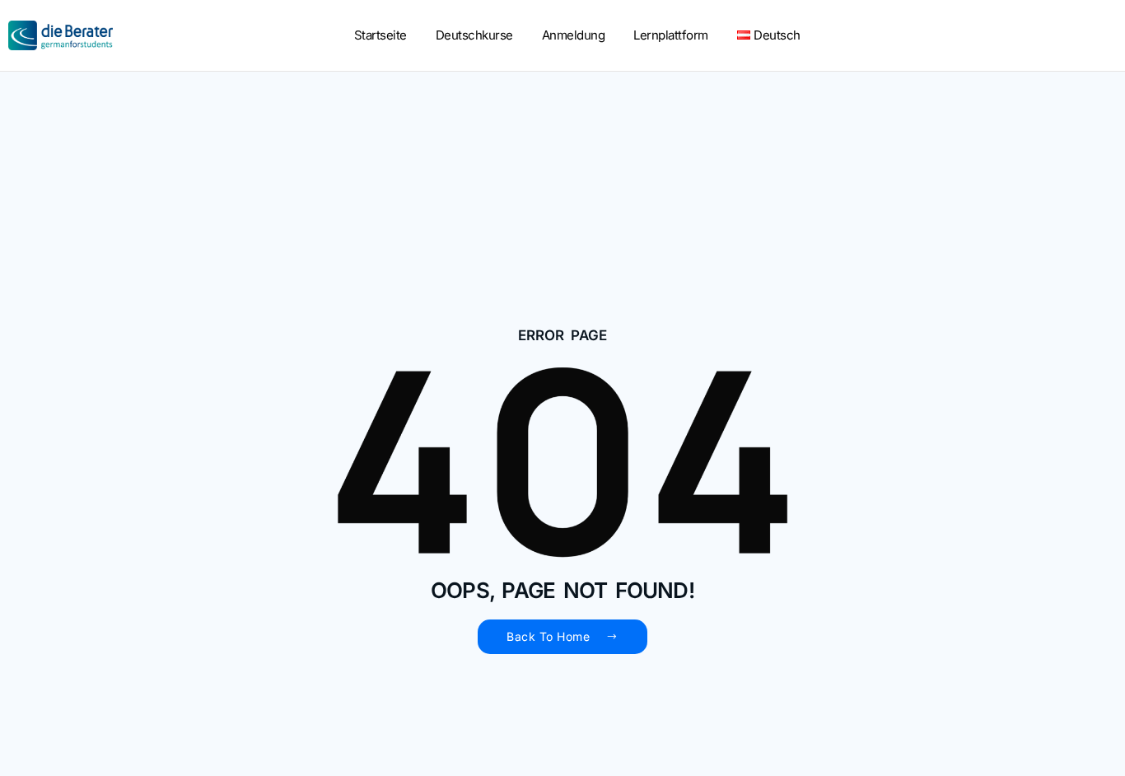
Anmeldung (573, 35)
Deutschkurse (474, 35)
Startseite (380, 35)
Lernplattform (670, 35)
